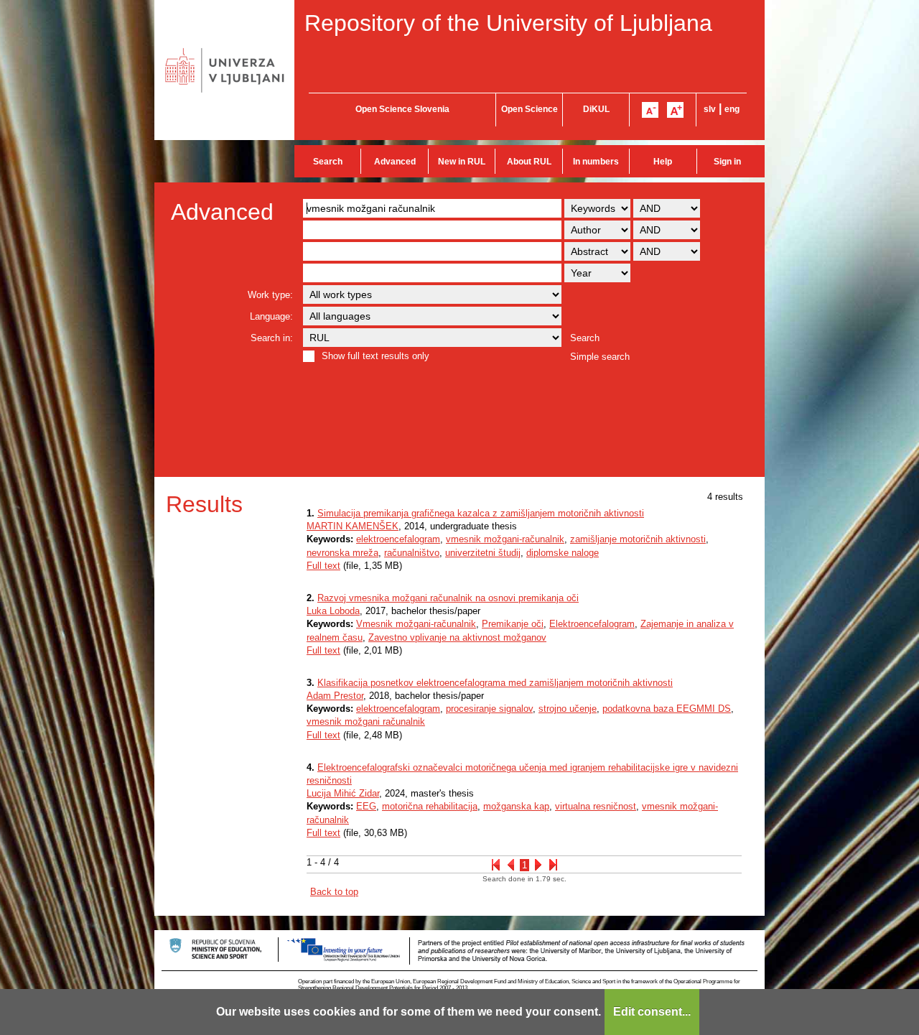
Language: (271, 316)
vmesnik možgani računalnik (366, 721)
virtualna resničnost (595, 806)
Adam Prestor (335, 695)
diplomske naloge (562, 552)
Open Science (529, 109)
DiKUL (596, 109)
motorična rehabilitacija (429, 806)
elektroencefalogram (398, 539)
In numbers (596, 162)
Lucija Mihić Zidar (343, 793)
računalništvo (411, 552)
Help (662, 162)
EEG (366, 806)
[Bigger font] (675, 110)
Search (327, 162)
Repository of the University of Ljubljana (508, 23)
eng (732, 109)
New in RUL (461, 162)
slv (710, 109)
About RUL (529, 162)
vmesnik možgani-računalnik (505, 539)
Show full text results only (375, 356)
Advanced (395, 162)
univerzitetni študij (483, 552)
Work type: (270, 294)
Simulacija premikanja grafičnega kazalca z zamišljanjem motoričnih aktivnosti (480, 513)
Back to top (334, 891)
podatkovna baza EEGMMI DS (666, 708)
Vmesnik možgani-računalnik (416, 623)
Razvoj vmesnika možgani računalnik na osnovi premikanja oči (448, 598)
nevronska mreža (342, 552)
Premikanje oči (513, 623)
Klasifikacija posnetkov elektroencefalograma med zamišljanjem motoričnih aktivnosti (495, 682)
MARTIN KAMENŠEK (352, 526)
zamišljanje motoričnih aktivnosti (638, 539)
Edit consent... (652, 1012)
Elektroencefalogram (592, 623)
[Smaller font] (650, 110)
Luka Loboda (333, 610)
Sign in (727, 162)
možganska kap (516, 806)
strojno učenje (567, 708)
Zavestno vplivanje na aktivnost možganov (457, 637)
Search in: (272, 338)
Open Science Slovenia (402, 109)
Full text (323, 565)
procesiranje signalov (489, 708)
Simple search (600, 356)
